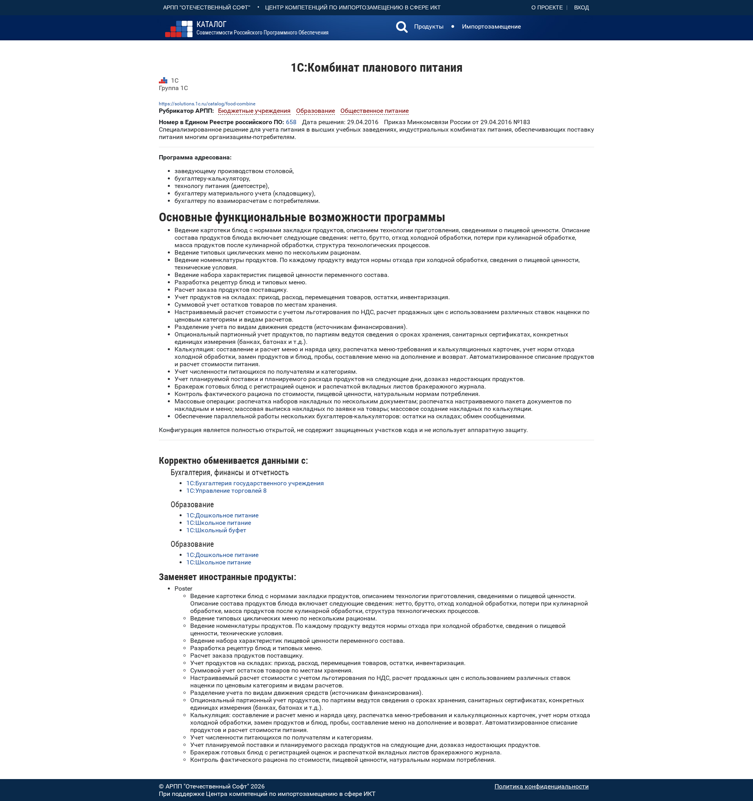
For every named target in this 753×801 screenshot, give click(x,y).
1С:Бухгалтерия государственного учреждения (255, 483)
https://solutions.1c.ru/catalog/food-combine (207, 104)
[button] (402, 28)
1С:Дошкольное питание (222, 515)
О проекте (547, 7)
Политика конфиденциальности (542, 786)
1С (174, 80)
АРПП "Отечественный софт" (206, 7)
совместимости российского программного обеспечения (262, 28)
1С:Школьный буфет (216, 530)
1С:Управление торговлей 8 (226, 490)
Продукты (429, 26)
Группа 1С (173, 88)
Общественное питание (374, 110)
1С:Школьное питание (218, 522)
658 (291, 122)
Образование (315, 110)
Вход (581, 7)
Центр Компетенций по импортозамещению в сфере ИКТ (353, 7)
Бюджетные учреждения (254, 110)
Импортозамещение (491, 26)
